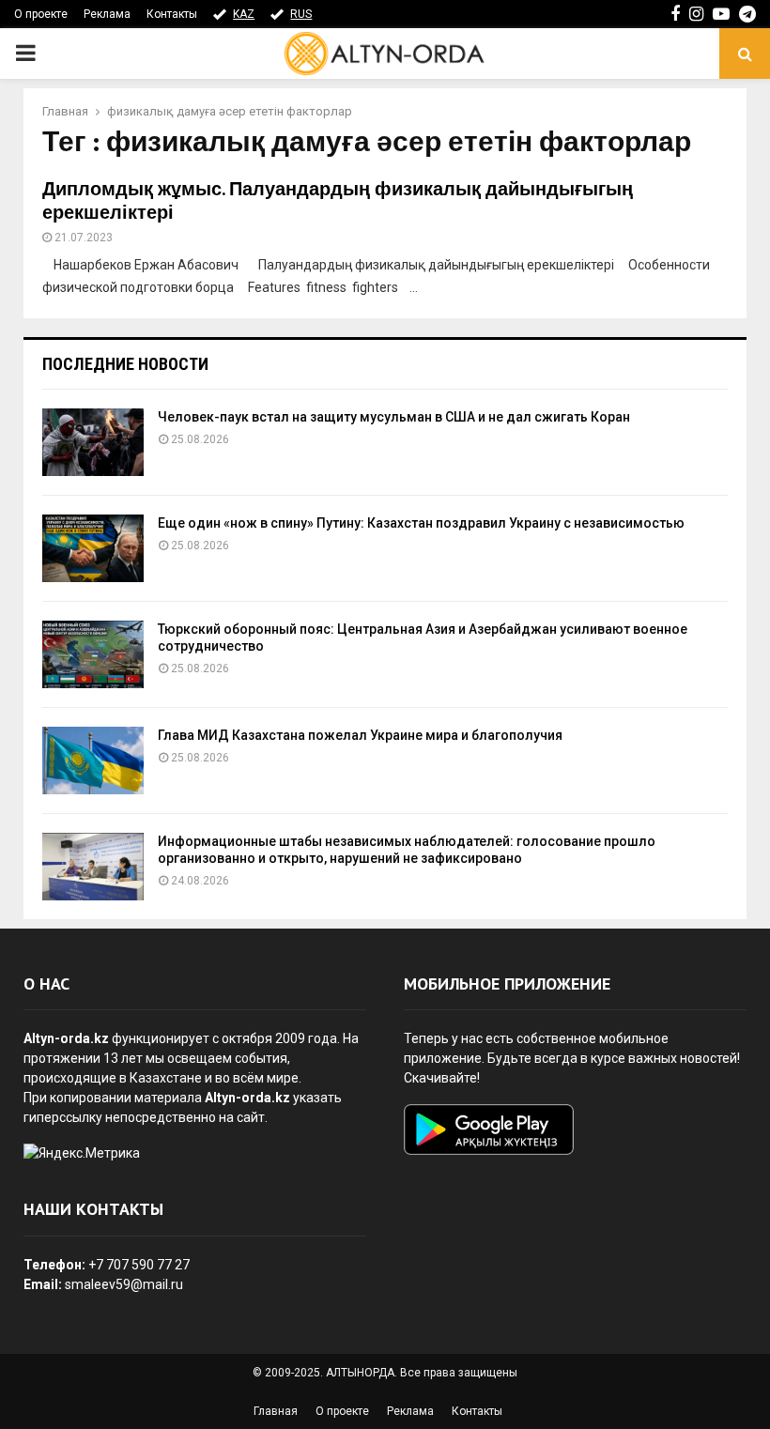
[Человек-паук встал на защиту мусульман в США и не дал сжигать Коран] (93, 442)
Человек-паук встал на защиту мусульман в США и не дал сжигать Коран (394, 416)
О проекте (41, 14)
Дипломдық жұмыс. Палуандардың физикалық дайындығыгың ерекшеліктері (337, 201)
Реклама (107, 14)
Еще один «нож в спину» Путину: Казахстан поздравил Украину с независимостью (421, 522)
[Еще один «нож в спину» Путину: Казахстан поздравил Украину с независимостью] (93, 548)
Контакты (171, 14)
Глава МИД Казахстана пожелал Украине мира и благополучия (360, 735)
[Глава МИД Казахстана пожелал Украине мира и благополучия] (93, 760)
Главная (276, 1411)
